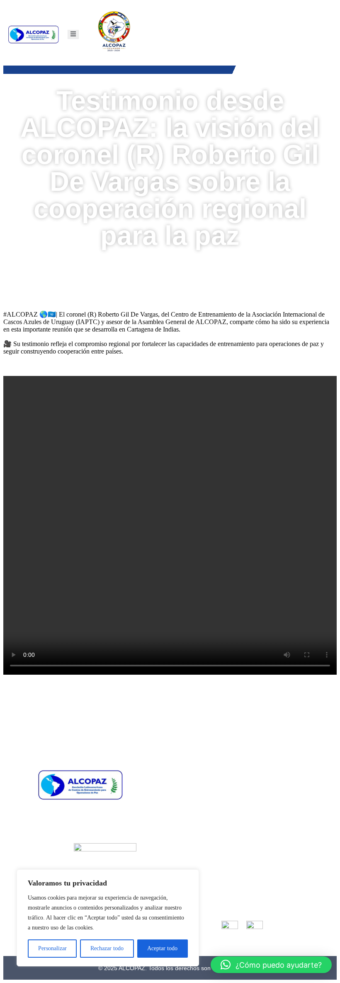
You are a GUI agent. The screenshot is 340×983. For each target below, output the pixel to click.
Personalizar (52, 948)
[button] (271, 964)
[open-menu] (73, 34)
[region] (108, 917)
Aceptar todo (162, 948)
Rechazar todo (107, 948)
